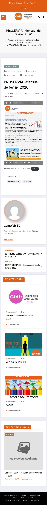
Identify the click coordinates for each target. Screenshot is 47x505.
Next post (8, 262)
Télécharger (35, 169)
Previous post (9, 250)
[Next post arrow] (41, 266)
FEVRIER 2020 (10, 71)
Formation (14, 497)
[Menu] (3, 17)
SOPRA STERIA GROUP (16, 362)
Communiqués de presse (12, 499)
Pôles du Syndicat (35, 494)
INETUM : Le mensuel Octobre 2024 (19, 317)
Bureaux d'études (11, 66)
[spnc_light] (44, 18)
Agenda (25, 499)
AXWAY (9, 405)
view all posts (8, 239)
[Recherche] (39, 17)
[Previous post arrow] (41, 253)
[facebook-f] (22, 8)
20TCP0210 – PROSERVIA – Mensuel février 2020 (17, 169)
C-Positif (30, 497)
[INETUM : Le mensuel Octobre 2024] (23, 298)
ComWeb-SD (32, 71)
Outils (22, 497)
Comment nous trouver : (11, 494)
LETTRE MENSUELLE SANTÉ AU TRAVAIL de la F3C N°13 (22, 255)
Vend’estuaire (35, 499)
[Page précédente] (6, 102)
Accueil (24, 494)
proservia (18, 71)
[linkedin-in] (25, 8)
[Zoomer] (29, 102)
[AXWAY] (23, 387)
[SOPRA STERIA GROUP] (23, 344)
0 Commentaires (28, 75)
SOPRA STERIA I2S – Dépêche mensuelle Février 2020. (22, 266)
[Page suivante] (11, 102)
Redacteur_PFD (19, 479)
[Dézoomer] (25, 102)
